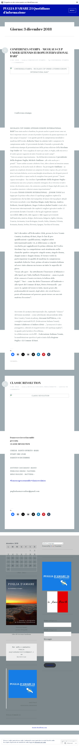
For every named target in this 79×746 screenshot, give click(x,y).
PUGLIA (21, 650)
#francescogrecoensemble (20, 481)
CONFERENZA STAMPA (60, 60)
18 (13, 562)
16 (34, 558)
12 (17, 558)
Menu (72, 10)
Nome (50, 621)
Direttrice (21, 657)
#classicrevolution (38, 481)
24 (8, 565)
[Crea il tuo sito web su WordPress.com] (39, 2)
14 (26, 558)
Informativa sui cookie (40, 742)
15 (30, 558)
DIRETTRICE (33, 703)
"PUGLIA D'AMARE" (21, 627)
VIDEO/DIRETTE (50, 387)
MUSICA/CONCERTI (35, 387)
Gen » (24, 573)
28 (26, 565)
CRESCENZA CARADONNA (28, 705)
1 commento (18, 62)
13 (21, 558)
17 (8, 562)
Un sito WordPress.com (39, 727)
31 (8, 569)
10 (8, 558)
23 (34, 562)
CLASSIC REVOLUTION (25, 383)
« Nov (19, 573)
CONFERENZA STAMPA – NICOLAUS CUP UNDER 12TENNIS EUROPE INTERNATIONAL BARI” (39, 53)
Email (50, 630)
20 (21, 562)
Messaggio (48, 639)
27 (21, 565)
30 (34, 565)
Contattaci (49, 665)
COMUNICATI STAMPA (37, 60)
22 (30, 562)
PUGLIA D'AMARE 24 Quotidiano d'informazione (26, 10)
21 (26, 562)
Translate (58, 546)
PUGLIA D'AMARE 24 (13, 715)
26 (17, 565)
